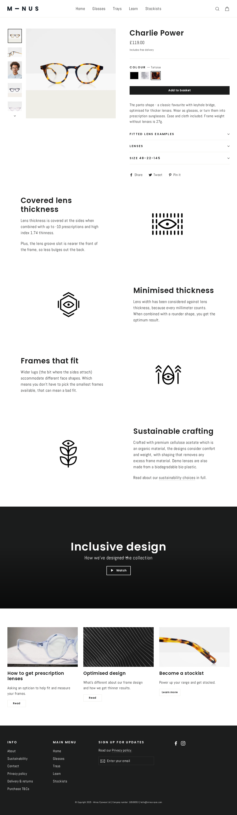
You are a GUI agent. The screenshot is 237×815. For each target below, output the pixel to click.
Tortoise (155, 75)
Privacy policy (17, 773)
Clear (145, 75)
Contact (13, 766)
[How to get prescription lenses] (42, 647)
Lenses (136, 146)
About (11, 751)
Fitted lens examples (152, 134)
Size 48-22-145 (145, 158)
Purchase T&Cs (18, 789)
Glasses (99, 8)
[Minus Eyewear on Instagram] (183, 743)
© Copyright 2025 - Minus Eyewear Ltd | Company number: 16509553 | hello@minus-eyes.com (118, 802)
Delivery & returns (20, 781)
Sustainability (17, 758)
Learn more (170, 692)
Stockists (153, 8)
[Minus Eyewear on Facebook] (176, 743)
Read (16, 703)
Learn (133, 8)
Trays (117, 8)
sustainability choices (177, 477)
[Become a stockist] (194, 647)
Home (80, 8)
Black (134, 75)
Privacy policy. (122, 750)
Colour (145, 67)
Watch (121, 570)
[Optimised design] (118, 647)
